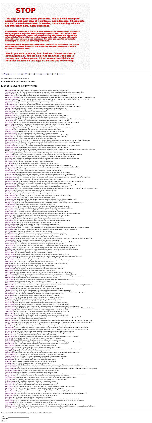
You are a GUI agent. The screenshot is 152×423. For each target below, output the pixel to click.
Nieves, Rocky (9, 400)
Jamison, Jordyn (10, 310)
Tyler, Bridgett (9, 279)
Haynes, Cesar (9, 124)
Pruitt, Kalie (9, 249)
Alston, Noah (9, 311)
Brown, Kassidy (10, 238)
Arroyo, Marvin (10, 245)
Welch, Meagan (10, 151)
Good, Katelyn (9, 138)
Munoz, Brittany (10, 354)
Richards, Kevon (10, 293)
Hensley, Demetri (10, 169)
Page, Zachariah (10, 345)
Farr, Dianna (9, 363)
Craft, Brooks (9, 386)
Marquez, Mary (10, 179)
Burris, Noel (9, 326)
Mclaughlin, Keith (10, 177)
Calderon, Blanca (10, 308)
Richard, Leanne (10, 283)
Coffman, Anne (9, 206)
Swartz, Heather (10, 117)
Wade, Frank (9, 338)
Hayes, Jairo (9, 374)
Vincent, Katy (9, 129)
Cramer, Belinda (10, 90)
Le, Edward (8, 161)
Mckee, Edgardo (10, 195)
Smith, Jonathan (10, 368)
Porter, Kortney (9, 297)
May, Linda (8, 103)
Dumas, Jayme (9, 217)
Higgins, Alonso (10, 254)
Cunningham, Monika (12, 97)
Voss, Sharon (9, 128)
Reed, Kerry (8, 158)
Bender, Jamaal (9, 113)
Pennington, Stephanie (12, 370)
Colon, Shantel (9, 188)
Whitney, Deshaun (10, 126)
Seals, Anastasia (10, 377)
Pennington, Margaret (11, 194)
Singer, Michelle (10, 142)
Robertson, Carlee (10, 329)
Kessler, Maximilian (11, 133)
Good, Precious (9, 324)
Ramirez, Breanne (10, 390)
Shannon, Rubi (9, 359)
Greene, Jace (9, 270)
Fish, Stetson (9, 163)
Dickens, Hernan (10, 406)
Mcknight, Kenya (10, 131)
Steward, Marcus (10, 145)
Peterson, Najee (10, 149)
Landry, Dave (9, 220)
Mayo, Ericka (9, 211)
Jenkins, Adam (9, 381)
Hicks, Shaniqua (10, 144)
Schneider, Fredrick (11, 185)
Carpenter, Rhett (10, 101)
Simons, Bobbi (9, 260)
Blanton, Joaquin (10, 304)
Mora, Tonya (9, 302)
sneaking (4, 74)
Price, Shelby (9, 122)
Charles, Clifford (10, 290)
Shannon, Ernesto (10, 204)
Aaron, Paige (9, 154)
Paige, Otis (8, 351)
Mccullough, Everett (11, 147)
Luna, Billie (9, 215)
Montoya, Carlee (10, 167)
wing (50, 74)
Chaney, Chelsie (10, 320)
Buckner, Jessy (9, 292)
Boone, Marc (9, 295)
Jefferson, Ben (9, 281)
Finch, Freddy (9, 395)
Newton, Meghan (10, 393)
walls (55, 74)
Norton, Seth (9, 190)
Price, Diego (9, 288)
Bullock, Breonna (10, 322)
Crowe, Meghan (10, 236)
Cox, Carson (9, 153)
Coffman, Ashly (10, 160)
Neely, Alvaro (9, 261)
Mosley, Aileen (9, 252)
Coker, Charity (9, 208)
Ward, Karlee (9, 402)
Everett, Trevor (9, 235)
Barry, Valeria (9, 267)
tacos (31, 74)
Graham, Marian (10, 108)
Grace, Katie (9, 135)
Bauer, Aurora (9, 183)
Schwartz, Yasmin (10, 172)
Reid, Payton (9, 399)
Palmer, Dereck (9, 170)
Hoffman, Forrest (10, 333)
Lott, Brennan (9, 176)
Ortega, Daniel (9, 313)
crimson (61, 74)
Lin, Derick (8, 231)
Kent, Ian (8, 111)
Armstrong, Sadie (10, 186)
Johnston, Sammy (10, 256)
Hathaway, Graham (11, 224)
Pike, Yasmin (9, 110)
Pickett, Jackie (9, 358)
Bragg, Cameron (10, 376)
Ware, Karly (8, 299)
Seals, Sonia (9, 379)
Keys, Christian (10, 233)
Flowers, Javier (9, 331)
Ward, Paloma (9, 318)
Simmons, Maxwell (11, 197)
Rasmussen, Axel (10, 115)
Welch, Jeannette (10, 268)
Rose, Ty (8, 263)
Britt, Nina (8, 192)
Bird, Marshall (9, 272)
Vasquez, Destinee (10, 240)
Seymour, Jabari (10, 242)
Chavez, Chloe (9, 285)
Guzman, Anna (9, 95)
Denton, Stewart (10, 352)
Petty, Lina (8, 301)
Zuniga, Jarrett (9, 342)
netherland (12, 74)
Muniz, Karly (9, 210)
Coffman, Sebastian (11, 181)
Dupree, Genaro (10, 408)
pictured (44, 74)
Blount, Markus (10, 156)
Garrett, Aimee (9, 274)
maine (19, 74)
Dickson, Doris (9, 392)
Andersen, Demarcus (11, 317)
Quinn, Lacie (9, 334)
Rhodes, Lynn (9, 247)
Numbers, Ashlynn (10, 265)
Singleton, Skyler (10, 199)
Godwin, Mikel (9, 343)
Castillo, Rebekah (10, 372)
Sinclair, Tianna (10, 119)
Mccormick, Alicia (10, 367)
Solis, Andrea (9, 258)
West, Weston (9, 404)
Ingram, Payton (9, 104)
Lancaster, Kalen (10, 201)
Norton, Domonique (11, 140)
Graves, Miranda (10, 365)
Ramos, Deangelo (10, 106)
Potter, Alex (8, 361)
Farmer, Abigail (9, 213)
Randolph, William (11, 226)
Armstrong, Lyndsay (11, 349)
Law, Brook (8, 384)
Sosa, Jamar (8, 397)
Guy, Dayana (9, 219)
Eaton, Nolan (9, 136)
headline (25, 74)
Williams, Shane (10, 251)
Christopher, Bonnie (11, 276)
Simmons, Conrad (10, 174)
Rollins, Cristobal (10, 227)
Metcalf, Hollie (9, 94)
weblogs (37, 74)
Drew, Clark (8, 388)
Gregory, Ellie (9, 202)
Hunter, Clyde (9, 306)
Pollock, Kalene (10, 340)
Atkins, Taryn (9, 120)
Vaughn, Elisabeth (10, 356)
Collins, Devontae (10, 92)
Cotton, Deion (9, 229)
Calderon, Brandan (11, 99)
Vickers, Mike (9, 286)
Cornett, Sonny (9, 336)
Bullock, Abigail (10, 383)
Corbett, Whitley (10, 165)
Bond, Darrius (9, 327)
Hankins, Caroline (10, 222)
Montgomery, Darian (11, 315)
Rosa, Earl (8, 347)
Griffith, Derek (9, 277)
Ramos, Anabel (9, 244)
